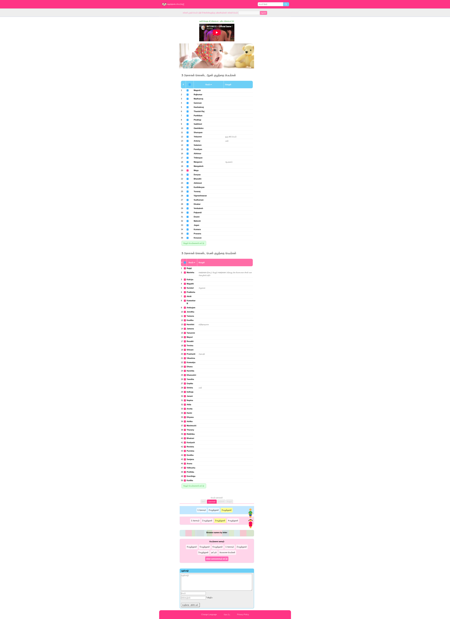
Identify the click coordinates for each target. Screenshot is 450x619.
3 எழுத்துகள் (227, 510)
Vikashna (191, 358)
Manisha (190, 272)
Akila (189, 405)
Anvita (189, 409)
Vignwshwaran (200, 196)
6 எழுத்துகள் (218, 547)
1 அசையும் (201, 510)
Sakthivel (198, 124)
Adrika (190, 421)
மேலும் (229, 502)
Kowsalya (191, 362)
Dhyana (190, 417)
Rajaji (189, 268)
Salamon (198, 145)
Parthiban (198, 116)
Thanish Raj (199, 111)
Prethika (190, 472)
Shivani (190, 350)
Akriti (189, 296)
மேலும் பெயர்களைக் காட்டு (194, 243)
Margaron (198, 162)
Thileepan (198, 158)
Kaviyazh (191, 442)
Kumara (197, 229)
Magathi (190, 284)
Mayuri (190, 337)
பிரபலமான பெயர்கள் (227, 552)
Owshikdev (199, 128)
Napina (190, 400)
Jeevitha (190, 312)
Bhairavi (190, 438)
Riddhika (191, 434)
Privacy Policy (243, 614)
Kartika (190, 480)
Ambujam (191, 308)
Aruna (189, 464)
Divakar (197, 204)
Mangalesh (198, 166)
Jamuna (190, 329)
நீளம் (203, 502)
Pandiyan (198, 149)
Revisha (190, 447)
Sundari (190, 288)
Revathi (190, 341)
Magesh (197, 90)
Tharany (190, 430)
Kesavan (198, 238)
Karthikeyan (199, 187)
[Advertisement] (168, 52)
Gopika (190, 383)
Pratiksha (191, 292)
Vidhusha (191, 468)
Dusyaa (197, 175)
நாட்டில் (214, 552)
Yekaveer (198, 137)
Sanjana (190, 459)
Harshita (190, 371)
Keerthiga (191, 476)
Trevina (190, 346)
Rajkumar (198, 95)
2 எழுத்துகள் (214, 510)
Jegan (196, 225)
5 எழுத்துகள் (205, 547)
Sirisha (190, 388)
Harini (189, 413)
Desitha (190, 455)
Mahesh (197, 221)
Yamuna (190, 316)
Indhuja (190, 392)
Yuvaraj (197, 191)
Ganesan (198, 103)
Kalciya (190, 280)
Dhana (190, 367)
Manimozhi (191, 426)
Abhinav (197, 154)
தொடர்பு (227, 614)
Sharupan (198, 132)
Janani (190, 396)
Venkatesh (198, 208)
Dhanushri (191, 375)
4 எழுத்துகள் (233, 521)
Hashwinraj (199, 107)
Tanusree (191, 333)
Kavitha (190, 320)
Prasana (197, 234)
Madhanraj (198, 99)
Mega (196, 170)
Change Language (209, 614)
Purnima (190, 451)
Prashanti (191, 354)
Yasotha (190, 379)
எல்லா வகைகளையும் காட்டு (216, 559)
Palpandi (198, 213)
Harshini (190, 324)
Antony (197, 141)
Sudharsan (199, 200)
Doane (197, 217)
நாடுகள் (221, 502)
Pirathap (197, 120)
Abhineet (198, 183)
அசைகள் (212, 502)
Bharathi (197, 179)
